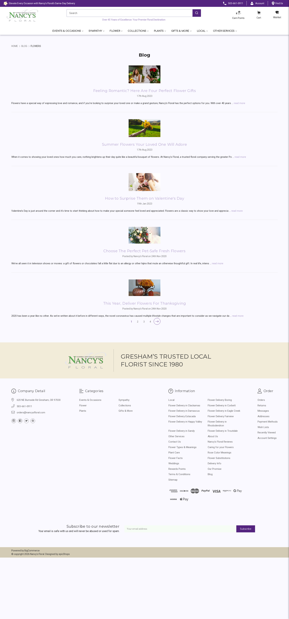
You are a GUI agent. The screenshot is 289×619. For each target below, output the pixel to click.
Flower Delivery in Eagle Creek (224, 410)
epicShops (64, 554)
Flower (115, 31)
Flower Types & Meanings (182, 447)
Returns (262, 405)
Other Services (223, 31)
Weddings (173, 463)
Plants (159, 31)
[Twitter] (26, 421)
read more (239, 103)
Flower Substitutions (219, 458)
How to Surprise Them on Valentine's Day (144, 198)
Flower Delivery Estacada (182, 416)
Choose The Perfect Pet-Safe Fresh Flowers (144, 251)
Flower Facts (175, 458)
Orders (261, 399)
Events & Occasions (66, 31)
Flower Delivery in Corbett (222, 405)
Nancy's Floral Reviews (220, 441)
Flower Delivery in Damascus (184, 410)
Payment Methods (268, 421)
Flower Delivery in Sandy (181, 430)
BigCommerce (32, 550)
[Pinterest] (32, 421)
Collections (137, 31)
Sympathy (95, 31)
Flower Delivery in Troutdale (223, 430)
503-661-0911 (24, 406)
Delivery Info (214, 463)
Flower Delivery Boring (220, 399)
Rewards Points (177, 468)
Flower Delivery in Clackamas (184, 405)
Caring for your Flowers (221, 447)
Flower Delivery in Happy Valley (185, 421)
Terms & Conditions (179, 474)
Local (201, 31)
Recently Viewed (267, 432)
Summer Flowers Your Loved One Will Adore (144, 144)
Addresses (263, 416)
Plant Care (174, 452)
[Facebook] (20, 421)
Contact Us (174, 441)
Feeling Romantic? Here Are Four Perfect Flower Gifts (144, 90)
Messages (263, 410)
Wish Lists (263, 427)
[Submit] (197, 13)
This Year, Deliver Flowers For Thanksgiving (144, 303)
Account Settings (267, 438)
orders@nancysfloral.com (31, 412)
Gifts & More (180, 31)
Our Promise (214, 468)
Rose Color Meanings (219, 452)
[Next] (157, 321)
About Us (213, 436)
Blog (210, 474)
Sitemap (172, 479)
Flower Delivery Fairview (221, 416)
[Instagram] (13, 421)
